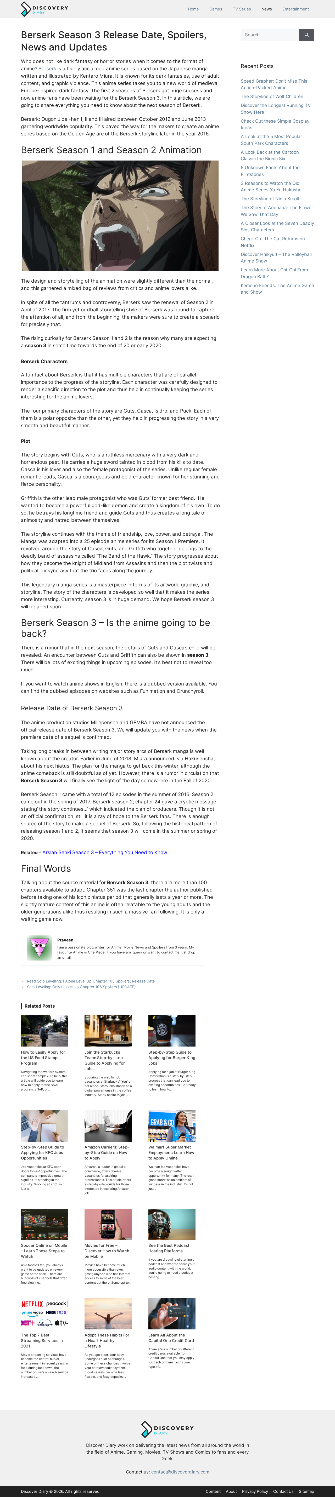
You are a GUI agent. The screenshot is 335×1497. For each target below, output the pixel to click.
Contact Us (283, 1491)
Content (213, 1491)
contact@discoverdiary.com (180, 1472)
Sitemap (306, 1491)
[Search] (306, 35)
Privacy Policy (255, 1491)
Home (193, 9)
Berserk (47, 69)
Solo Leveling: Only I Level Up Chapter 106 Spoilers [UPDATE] (81, 987)
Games (215, 9)
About (231, 1491)
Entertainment (295, 9)
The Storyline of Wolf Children (272, 96)
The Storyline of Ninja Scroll (270, 198)
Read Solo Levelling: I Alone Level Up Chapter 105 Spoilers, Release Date (91, 981)
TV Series (242, 9)
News (266, 9)
